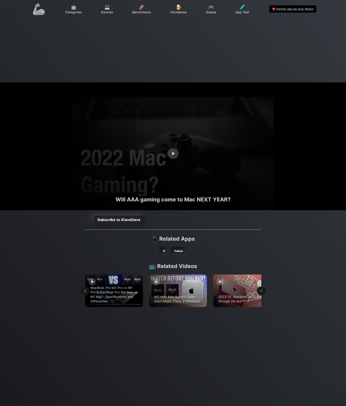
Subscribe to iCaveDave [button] (118, 220)
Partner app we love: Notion (293, 9)
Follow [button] (178, 251)
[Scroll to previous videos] (84, 290)
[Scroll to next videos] (261, 290)
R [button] (164, 251)
